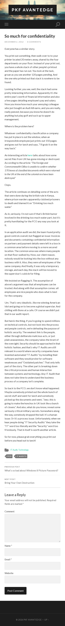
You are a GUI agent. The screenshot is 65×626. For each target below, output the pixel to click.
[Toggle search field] (57, 24)
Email (8, 559)
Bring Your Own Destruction (19, 481)
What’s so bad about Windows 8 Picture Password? (31, 469)
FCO (9, 456)
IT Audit (14, 450)
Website (9, 573)
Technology (23, 450)
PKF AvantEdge (32, 9)
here (30, 155)
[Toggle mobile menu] (7, 24)
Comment (10, 511)
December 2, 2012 (14, 42)
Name (8, 546)
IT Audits (21, 456)
